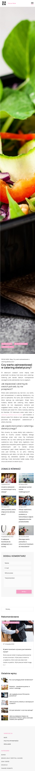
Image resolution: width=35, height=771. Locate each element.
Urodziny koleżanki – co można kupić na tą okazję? (8, 489)
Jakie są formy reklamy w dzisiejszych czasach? (21, 702)
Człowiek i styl (7, 347)
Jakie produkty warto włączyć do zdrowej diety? (8, 512)
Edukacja (4, 765)
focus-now (7, 343)
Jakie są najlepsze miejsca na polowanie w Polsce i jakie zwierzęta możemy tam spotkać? (21, 717)
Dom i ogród (5, 761)
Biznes (3, 755)
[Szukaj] (3, 609)
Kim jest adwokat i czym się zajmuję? (21, 710)
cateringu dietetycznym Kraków (12, 415)
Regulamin (7, 744)
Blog (5, 737)
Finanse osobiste (7, 768)
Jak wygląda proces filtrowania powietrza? (19, 695)
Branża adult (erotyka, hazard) (12, 758)
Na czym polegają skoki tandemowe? (21, 680)
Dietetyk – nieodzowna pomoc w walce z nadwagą (19, 687)
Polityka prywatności (11, 741)
